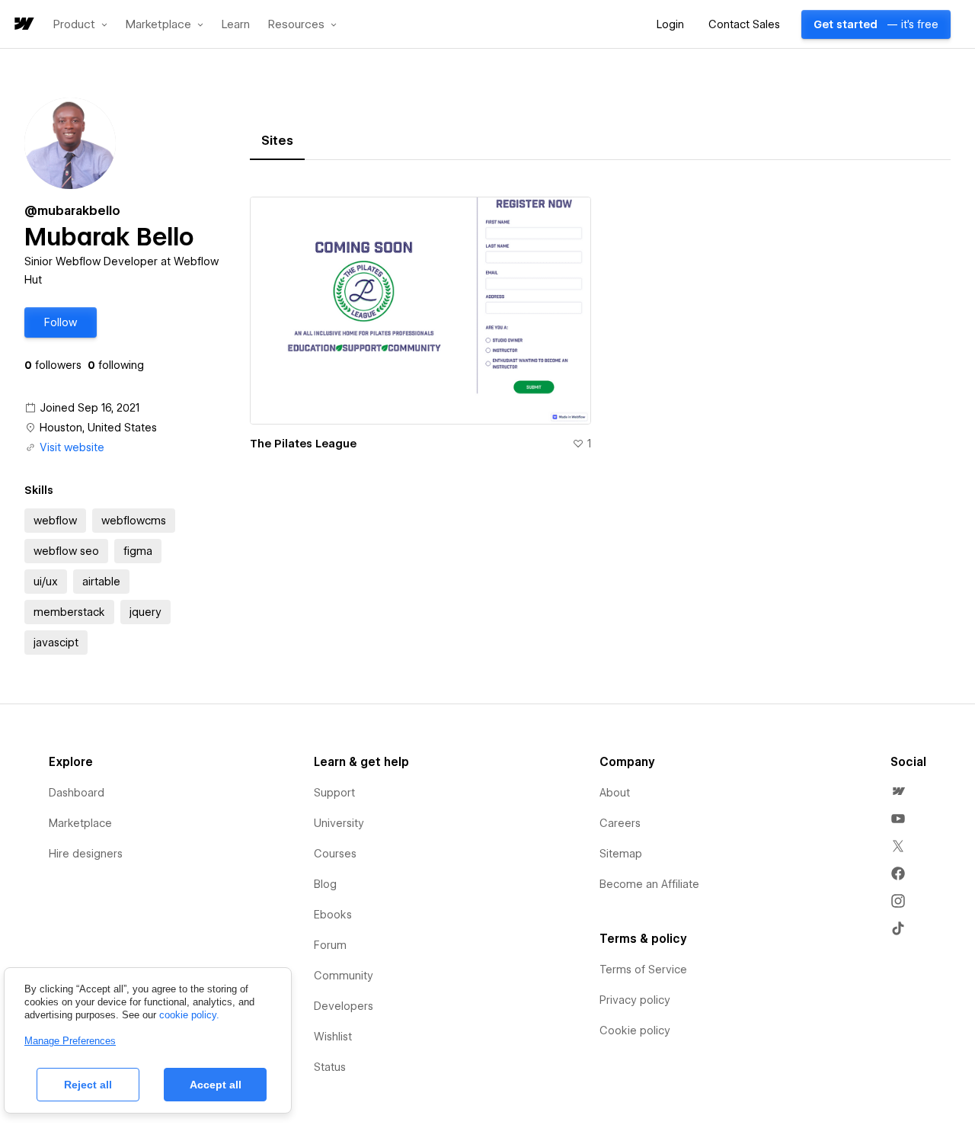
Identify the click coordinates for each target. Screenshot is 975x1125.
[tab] (277, 141)
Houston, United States (98, 427)
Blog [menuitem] (325, 884)
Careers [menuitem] (620, 823)
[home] (23, 24)
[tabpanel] (600, 332)
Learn (236, 24)
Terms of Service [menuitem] (643, 969)
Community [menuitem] (343, 976)
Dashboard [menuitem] (76, 793)
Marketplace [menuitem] (80, 823)
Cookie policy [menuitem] (634, 1030)
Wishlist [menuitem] (333, 1036)
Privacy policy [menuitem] (634, 1000)
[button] (80, 24)
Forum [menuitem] (330, 945)
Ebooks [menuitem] (333, 915)
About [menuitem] (614, 793)
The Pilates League (303, 444)
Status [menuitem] (330, 1067)
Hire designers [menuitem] (86, 854)
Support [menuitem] (334, 793)
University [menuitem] (339, 823)
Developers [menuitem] (343, 1006)
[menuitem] (898, 791)
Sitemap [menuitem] (620, 854)
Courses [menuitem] (335, 854)
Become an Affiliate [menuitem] (649, 884)
